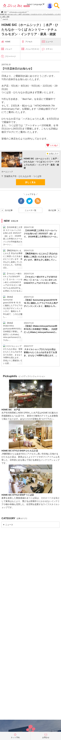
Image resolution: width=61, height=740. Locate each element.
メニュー (8, 49)
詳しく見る (30, 182)
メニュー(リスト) (32, 49)
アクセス (28, 41)
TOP (5, 12)
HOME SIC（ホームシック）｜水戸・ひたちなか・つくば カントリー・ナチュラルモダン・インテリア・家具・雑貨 (29, 29)
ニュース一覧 (30, 210)
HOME (7, 41)
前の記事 (52, 210)
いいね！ (54, 145)
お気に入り (53, 153)
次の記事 (8, 210)
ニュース (5, 19)
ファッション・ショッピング (18, 12)
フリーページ (10, 56)
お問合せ (45, 737)
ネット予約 (15, 737)
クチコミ (49, 49)
